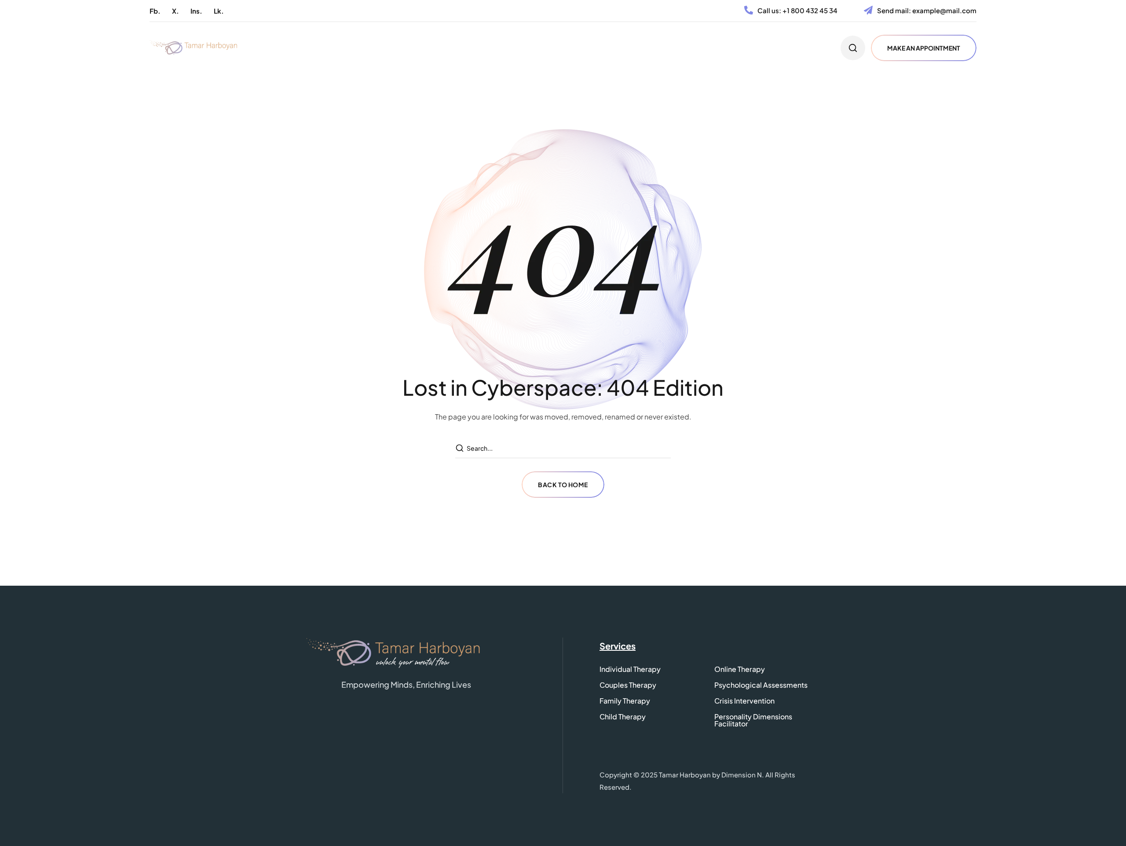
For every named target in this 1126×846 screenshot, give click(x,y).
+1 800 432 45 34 (809, 10)
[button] (155, 10)
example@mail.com (944, 10)
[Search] (460, 448)
